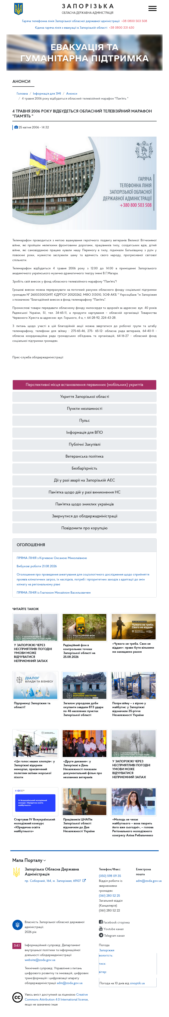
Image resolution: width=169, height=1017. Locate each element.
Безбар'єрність (84, 468)
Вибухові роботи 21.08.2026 (37, 566)
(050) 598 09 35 (110, 876)
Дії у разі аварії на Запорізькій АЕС (84, 480)
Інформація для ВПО (84, 433)
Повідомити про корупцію (84, 528)
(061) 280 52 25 (109, 895)
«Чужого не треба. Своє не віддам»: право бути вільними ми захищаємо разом (133, 647)
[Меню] (151, 9)
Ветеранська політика (84, 457)
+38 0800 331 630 (121, 27)
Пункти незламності (84, 409)
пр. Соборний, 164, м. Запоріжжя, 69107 (53, 881)
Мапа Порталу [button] (27, 860)
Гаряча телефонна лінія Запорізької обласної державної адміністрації (71, 21)
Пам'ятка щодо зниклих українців (84, 504)
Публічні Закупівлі (84, 445)
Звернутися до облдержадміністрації (84, 516)
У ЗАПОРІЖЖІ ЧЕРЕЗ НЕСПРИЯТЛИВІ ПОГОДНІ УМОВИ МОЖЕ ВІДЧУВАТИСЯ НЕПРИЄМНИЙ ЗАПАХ (33, 653)
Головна (22, 93)
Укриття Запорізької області (84, 397)
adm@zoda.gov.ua (149, 881)
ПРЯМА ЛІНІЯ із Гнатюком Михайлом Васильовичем (54, 592)
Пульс (84, 421)
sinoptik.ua (137, 983)
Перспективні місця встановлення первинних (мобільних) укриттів (84, 385)
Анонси (71, 93)
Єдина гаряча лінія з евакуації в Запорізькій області (71, 27)
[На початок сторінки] (84, 1010)
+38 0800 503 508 (134, 21)
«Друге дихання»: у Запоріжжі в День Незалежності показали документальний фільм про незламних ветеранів (82, 769)
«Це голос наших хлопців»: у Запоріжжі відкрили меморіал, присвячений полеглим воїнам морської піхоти (34, 769)
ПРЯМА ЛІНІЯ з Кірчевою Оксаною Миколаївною (52, 558)
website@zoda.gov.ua (40, 960)
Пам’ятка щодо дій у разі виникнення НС (85, 492)
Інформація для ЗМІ (47, 93)
